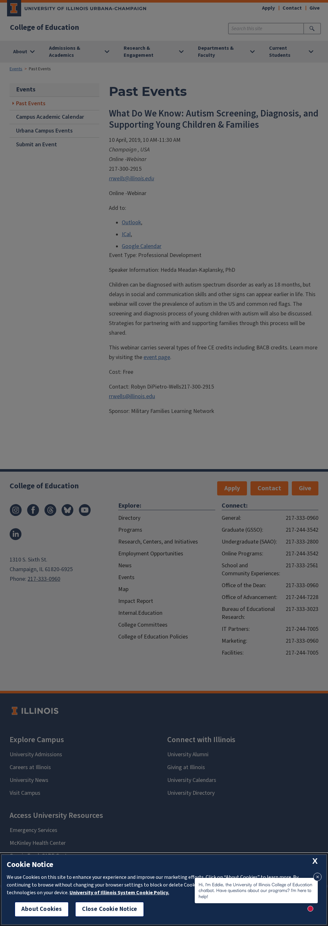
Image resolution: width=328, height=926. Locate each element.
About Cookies (41, 909)
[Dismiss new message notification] (317, 877)
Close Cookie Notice (109, 909)
